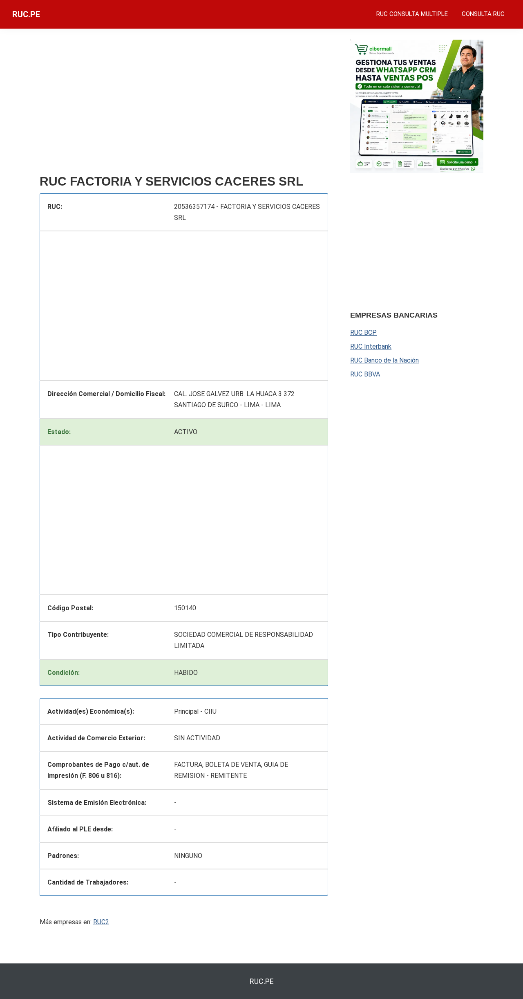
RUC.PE (26, 14)
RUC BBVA (365, 374)
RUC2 (101, 922)
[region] (184, 105)
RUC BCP (363, 332)
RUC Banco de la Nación (384, 360)
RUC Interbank (370, 346)
